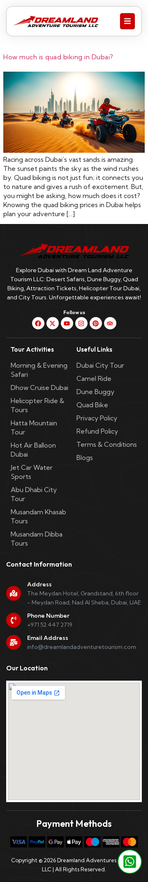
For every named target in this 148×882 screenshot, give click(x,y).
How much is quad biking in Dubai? (58, 57)
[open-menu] (127, 21)
